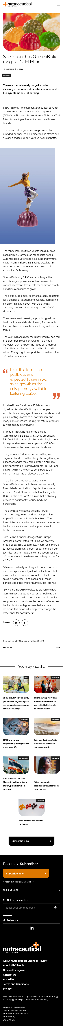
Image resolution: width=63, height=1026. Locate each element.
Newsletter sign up (14, 970)
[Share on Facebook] (25, 622)
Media (26, 677)
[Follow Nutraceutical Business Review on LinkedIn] (31, 928)
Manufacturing (23, 758)
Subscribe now (20, 841)
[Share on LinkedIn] (16, 622)
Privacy (7, 988)
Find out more (10, 890)
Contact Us (9, 974)
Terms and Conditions (16, 984)
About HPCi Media (13, 965)
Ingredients (6, 75)
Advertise (8, 979)
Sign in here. (29, 882)
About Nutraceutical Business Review (25, 960)
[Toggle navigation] (58, 4)
